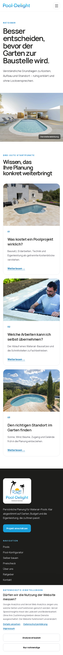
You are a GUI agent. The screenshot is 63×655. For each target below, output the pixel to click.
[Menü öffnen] (56, 5)
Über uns (8, 569)
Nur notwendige (31, 647)
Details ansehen (11, 624)
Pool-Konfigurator (13, 552)
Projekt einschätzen (17, 528)
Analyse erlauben (31, 637)
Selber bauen (10, 558)
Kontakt (7, 580)
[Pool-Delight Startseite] (16, 5)
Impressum (9, 628)
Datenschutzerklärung (35, 624)
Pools (6, 547)
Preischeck (9, 563)
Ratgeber (8, 574)
